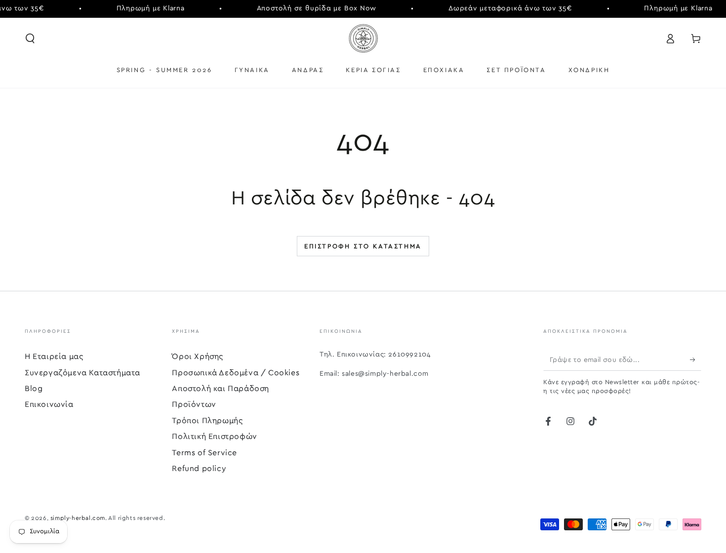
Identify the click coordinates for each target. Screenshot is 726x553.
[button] (30, 38)
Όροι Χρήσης (197, 356)
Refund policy (199, 469)
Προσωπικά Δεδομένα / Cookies (235, 373)
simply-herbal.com (77, 518)
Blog (33, 389)
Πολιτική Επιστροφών (214, 436)
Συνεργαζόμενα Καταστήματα (82, 373)
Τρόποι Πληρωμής (207, 421)
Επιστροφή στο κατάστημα (363, 246)
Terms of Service (204, 453)
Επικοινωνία (49, 404)
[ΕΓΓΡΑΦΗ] (695, 359)
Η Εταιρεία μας (54, 356)
